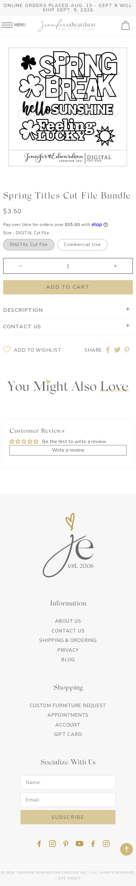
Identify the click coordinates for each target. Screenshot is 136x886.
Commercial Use (82, 245)
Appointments (68, 715)
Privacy (68, 650)
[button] (126, 25)
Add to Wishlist (37, 350)
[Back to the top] (126, 849)
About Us (68, 621)
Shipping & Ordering (67, 640)
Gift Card (68, 734)
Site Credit (69, 878)
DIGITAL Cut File (29, 245)
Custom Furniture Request (68, 705)
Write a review (68, 450)
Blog (68, 660)
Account (67, 725)
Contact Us (68, 631)
